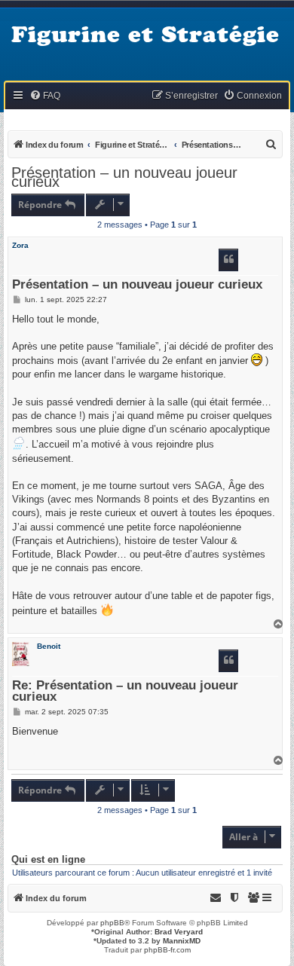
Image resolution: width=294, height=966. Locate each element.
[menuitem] (44, 96)
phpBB (112, 923)
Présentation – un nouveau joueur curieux (124, 177)
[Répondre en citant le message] (228, 260)
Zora (20, 245)
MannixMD (182, 941)
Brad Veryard (179, 932)
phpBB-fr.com (167, 950)
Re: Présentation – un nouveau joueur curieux (125, 691)
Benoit (48, 646)
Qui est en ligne (48, 859)
